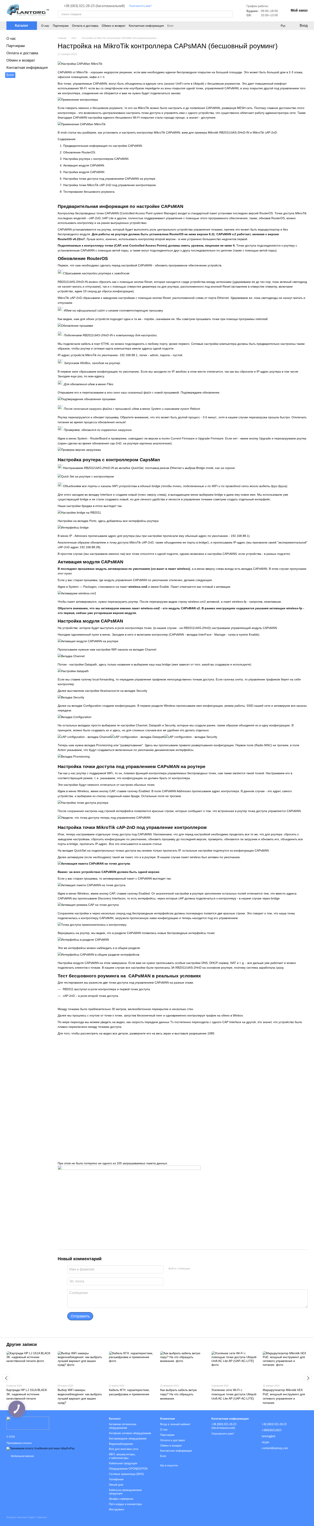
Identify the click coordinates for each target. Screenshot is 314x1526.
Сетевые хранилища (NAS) (126, 1474)
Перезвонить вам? (140, 5)
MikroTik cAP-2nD (265, 132)
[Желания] (274, 25)
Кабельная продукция (123, 1463)
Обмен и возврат (113, 25)
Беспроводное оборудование (128, 1438)
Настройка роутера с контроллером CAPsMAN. (96, 158)
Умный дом (116, 1484)
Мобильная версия (22, 1456)
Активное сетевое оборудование (130, 1433)
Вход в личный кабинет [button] (175, 1424)
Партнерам (61, 25)
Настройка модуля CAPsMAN (83, 172)
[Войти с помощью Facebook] (194, 1268)
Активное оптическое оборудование (122, 1426)
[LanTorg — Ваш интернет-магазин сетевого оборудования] (27, 1422)
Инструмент (116, 1509)
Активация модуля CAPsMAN (83, 165)
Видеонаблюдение (121, 1443)
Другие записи (21, 1344)
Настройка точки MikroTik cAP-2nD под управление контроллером (109, 185)
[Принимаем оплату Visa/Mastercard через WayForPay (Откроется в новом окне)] (40, 1448)
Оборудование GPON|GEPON (128, 1468)
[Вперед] (308, 1378)
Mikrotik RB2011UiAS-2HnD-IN (228, 132)
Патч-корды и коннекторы (125, 1504)
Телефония (116, 1479)
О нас (45, 25)
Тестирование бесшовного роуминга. (89, 191)
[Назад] (6, 1378)
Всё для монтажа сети (123, 1449)
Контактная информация (146, 25)
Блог (170, 25)
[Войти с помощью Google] (201, 1268)
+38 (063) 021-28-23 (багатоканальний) (94, 6)
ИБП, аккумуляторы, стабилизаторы (122, 1456)
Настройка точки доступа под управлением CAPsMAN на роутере (109, 178)
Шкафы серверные (121, 1498)
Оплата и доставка (85, 25)
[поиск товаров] (229, 14)
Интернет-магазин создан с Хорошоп (26, 1517)
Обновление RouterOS (79, 152)
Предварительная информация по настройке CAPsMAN (102, 145)
